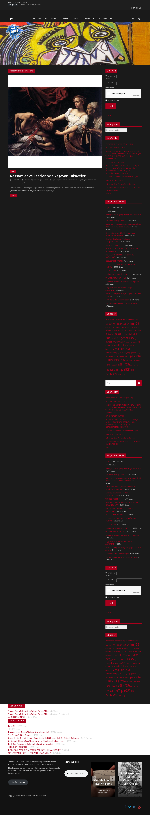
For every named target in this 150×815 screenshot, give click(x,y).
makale (122, 349)
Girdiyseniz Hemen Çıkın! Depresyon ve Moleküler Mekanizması (36, 741)
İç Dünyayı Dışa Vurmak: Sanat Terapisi (120, 184)
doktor (113, 334)
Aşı (136, 319)
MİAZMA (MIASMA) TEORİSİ (30, 5)
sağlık (123, 364)
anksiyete (116, 319)
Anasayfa (37, 19)
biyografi (120, 330)
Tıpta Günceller (105, 19)
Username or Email (110, 77)
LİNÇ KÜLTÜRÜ (111, 194)
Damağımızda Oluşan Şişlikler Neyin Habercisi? (123, 215)
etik (121, 334)
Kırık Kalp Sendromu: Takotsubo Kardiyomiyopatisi (30, 744)
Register (108, 115)
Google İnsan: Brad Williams (103, 782)
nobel (136, 353)
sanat (110, 364)
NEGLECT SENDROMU (114, 261)
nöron (127, 356)
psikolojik (129, 360)
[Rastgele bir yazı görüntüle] (139, 18)
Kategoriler (50, 19)
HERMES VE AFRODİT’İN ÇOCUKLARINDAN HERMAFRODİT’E (34, 750)
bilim (133, 323)
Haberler (66, 19)
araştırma (127, 319)
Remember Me (113, 100)
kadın (133, 345)
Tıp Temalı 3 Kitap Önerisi (115, 221)
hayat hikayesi (56, 180)
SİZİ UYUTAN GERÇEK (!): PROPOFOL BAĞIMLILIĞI (30, 753)
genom (129, 342)
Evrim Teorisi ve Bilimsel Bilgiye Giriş (119, 144)
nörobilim (109, 356)
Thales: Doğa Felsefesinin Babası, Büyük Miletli (28, 711)
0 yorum (45, 180)
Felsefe (130, 334)
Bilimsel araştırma (124, 327)
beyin (121, 323)
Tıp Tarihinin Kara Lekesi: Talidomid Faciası (121, 303)
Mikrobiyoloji (113, 352)
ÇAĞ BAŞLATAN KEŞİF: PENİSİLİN (118, 274)
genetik (128, 338)
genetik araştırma (115, 342)
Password (109, 83)
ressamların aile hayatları (76, 180)
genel (115, 338)
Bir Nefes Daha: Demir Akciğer (117, 300)
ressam (64, 180)
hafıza (136, 342)
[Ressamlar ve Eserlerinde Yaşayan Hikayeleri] (55, 76)
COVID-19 (132, 330)
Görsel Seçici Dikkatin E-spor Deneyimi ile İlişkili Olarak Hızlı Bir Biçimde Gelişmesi (43, 738)
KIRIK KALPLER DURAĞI (114, 162)
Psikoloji (117, 360)
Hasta (108, 345)
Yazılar (77, 19)
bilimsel (110, 327)
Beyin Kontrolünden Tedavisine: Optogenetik (122, 281)
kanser (109, 349)
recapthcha (109, 88)
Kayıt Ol (108, 207)
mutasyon (127, 353)
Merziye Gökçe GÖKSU (31, 180)
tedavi (111, 369)
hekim (128, 345)
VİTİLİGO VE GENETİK (113, 245)
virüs (121, 374)
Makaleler (89, 19)
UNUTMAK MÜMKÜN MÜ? (115, 278)
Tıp (124, 369)
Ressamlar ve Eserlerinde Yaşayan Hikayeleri (48, 175)
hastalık (118, 345)
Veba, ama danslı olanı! (114, 180)
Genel (13, 172)
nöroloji (119, 356)
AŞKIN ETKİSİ (110, 271)
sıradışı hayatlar (21, 183)
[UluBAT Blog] (11, 19)
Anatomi (108, 319)
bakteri (110, 323)
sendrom (134, 365)
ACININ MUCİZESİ (16, 717)
